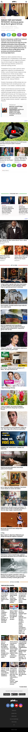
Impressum (14, 716)
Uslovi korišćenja (14, 719)
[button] (1, 203)
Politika (3, 18)
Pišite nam (14, 722)
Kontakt (14, 710)
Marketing (14, 713)
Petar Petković (5, 170)
